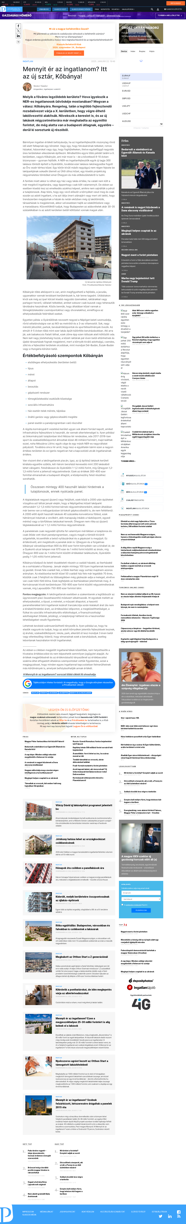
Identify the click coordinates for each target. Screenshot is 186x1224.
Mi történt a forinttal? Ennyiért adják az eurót (70, 1152)
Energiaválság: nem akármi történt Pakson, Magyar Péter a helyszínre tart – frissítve (142, 811)
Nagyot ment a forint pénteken (139, 255)
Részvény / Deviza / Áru (129, 250)
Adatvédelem (88, 1212)
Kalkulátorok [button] (127, 9)
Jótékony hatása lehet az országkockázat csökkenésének (80, 841)
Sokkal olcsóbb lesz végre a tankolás (71, 1178)
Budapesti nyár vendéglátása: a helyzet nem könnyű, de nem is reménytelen (140, 606)
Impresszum (28, 1212)
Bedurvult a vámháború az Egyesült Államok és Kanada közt (45, 748)
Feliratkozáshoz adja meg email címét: (135, 888)
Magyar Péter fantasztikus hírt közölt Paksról (44, 741)
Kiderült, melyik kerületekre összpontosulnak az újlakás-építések (82, 898)
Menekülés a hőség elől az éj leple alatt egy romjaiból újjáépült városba (139, 941)
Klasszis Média (29, 1215)
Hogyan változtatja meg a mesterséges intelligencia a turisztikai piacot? (41, 771)
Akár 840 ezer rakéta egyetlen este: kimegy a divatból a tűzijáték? (145, 313)
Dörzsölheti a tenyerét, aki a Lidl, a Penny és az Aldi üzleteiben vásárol (71, 1165)
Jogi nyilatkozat (67, 1212)
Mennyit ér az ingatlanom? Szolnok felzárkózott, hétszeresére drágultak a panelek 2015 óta (84, 1103)
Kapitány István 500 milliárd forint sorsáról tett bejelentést (93, 749)
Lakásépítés (63, 693)
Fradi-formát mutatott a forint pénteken (90, 766)
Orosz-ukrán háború (140, 28)
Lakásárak (53, 693)
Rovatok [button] (115, 9)
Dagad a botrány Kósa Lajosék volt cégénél (37, 1183)
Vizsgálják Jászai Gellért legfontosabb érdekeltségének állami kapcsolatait (146, 408)
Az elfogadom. (136, 905)
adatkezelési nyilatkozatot (133, 905)
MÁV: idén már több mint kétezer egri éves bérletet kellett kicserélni (139, 727)
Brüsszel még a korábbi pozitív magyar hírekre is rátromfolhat (38, 1170)
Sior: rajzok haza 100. (130, 718)
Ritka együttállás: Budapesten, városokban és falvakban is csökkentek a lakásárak (83, 927)
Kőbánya (43, 693)
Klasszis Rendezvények (81, 9)
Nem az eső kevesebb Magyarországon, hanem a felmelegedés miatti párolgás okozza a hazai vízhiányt (141, 537)
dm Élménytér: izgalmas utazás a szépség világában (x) (140, 687)
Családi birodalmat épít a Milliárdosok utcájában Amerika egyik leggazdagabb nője (146, 434)
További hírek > (128, 461)
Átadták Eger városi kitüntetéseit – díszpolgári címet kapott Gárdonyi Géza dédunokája (141, 756)
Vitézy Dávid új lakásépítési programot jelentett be (84, 807)
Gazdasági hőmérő (17, 15)
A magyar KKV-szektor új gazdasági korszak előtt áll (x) (139, 858)
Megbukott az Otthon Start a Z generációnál (82, 956)
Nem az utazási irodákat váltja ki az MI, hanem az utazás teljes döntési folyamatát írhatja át (140, 595)
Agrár (123, 274)
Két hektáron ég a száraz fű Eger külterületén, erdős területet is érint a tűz (141, 746)
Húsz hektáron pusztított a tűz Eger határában (141, 737)
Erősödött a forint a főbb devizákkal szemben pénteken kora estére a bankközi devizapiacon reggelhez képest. (140, 263)
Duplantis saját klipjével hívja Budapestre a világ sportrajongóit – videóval (139, 640)
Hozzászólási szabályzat (112, 1212)
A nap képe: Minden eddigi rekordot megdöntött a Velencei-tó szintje (40, 756)
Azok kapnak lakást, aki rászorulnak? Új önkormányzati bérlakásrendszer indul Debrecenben (90, 771)
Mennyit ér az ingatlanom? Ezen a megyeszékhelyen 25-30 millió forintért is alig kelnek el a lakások (83, 1022)
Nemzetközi (125, 145)
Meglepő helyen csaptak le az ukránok (41, 778)
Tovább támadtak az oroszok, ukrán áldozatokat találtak (88, 761)
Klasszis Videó (60, 9)
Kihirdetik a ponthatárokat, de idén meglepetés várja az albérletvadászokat (84, 991)
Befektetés (105, 9)
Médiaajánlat (46, 1212)
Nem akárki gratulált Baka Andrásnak (39, 1195)
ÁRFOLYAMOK (176, 3)
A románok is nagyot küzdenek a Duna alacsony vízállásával (41, 763)
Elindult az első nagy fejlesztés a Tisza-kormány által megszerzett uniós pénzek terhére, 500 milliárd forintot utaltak (138, 523)
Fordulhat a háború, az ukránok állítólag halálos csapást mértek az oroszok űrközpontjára (138, 565)
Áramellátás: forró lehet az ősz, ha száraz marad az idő (91, 755)
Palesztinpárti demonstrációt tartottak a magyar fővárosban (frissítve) (138, 951)
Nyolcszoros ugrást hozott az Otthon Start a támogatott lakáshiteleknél (82, 1063)
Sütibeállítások (159, 1212)
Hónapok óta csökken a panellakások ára (80, 868)
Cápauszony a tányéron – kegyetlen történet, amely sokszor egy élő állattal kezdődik (140, 629)
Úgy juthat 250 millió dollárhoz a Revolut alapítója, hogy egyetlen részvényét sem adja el (146, 339)
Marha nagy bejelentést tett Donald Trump (137, 280)
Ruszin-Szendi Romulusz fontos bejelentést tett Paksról (92, 742)
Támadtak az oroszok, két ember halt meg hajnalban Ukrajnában (43, 784)
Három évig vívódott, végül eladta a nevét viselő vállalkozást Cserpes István (146, 375)
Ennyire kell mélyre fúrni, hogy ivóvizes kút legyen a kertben (71, 1191)
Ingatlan (28, 61)
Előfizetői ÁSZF (138, 1212)
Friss (97, 9)
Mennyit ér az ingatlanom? (80, 693)
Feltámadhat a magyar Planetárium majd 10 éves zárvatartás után (139, 577)
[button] (157, 9)
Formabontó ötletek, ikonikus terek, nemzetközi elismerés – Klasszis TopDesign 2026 (140, 617)
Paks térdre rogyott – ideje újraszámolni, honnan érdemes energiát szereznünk (39, 1154)
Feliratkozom (141, 910)
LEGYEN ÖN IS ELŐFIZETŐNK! (69, 710)
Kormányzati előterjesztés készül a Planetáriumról (88, 779)
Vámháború (44, 9)
